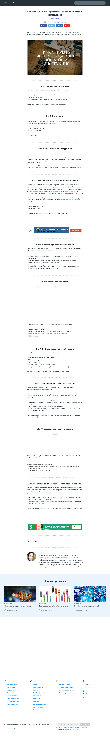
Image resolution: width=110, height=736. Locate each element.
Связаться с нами (64, 684)
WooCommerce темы (13, 698)
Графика (24, 3)
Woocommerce (63, 200)
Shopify (70, 200)
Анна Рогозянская (61, 22)
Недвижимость (37, 696)
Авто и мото (37, 698)
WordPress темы (12, 684)
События (45, 3)
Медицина (36, 701)
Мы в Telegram (63, 693)
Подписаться (86, 724)
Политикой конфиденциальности (72, 729)
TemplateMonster (32, 541)
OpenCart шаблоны (13, 701)
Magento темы (11, 690)
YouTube (87, 693)
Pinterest (87, 697)
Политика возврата (27, 728)
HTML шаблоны (11, 687)
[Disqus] (55, 645)
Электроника (37, 710)
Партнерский (37, 3)
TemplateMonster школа (66, 687)
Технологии (55, 18)
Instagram (87, 691)
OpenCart (76, 200)
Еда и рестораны (38, 707)
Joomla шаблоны (12, 693)
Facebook (87, 684)
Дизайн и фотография (40, 693)
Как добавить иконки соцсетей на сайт (86, 606)
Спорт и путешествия (39, 704)
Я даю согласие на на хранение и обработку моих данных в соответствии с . (71, 728)
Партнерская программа (66, 690)
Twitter (87, 687)
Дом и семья (37, 690)
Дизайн (30, 3)
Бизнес (35, 684)
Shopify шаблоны (12, 704)
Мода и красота (38, 687)
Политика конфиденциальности (11, 728)
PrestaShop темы (12, 696)
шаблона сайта (56, 188)
